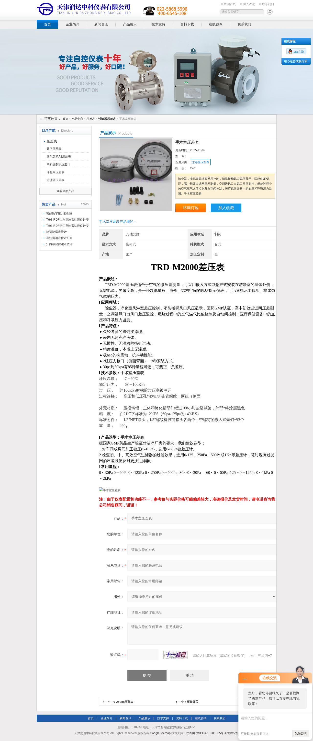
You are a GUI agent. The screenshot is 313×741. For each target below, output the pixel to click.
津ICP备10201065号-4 (211, 733)
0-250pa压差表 (123, 702)
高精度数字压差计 (58, 164)
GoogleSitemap (160, 733)
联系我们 (268, 4)
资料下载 (187, 24)
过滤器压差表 (55, 180)
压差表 (90, 119)
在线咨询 (216, 24)
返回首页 (230, 4)
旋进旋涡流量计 (56, 232)
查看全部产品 (65, 191)
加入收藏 (249, 4)
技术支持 (158, 24)
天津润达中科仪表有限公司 (112, 9)
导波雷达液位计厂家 (59, 238)
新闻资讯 (101, 24)
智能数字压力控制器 (59, 213)
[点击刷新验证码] (175, 655)
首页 (47, 24)
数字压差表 (54, 148)
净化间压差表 (55, 172)
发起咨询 (301, 733)
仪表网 (190, 733)
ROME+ (85, 204)
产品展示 (130, 24)
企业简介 (72, 24)
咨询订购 (191, 208)
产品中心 (77, 119)
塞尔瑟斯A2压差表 (59, 156)
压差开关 (193, 702)
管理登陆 (233, 733)
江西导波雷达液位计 (59, 244)
